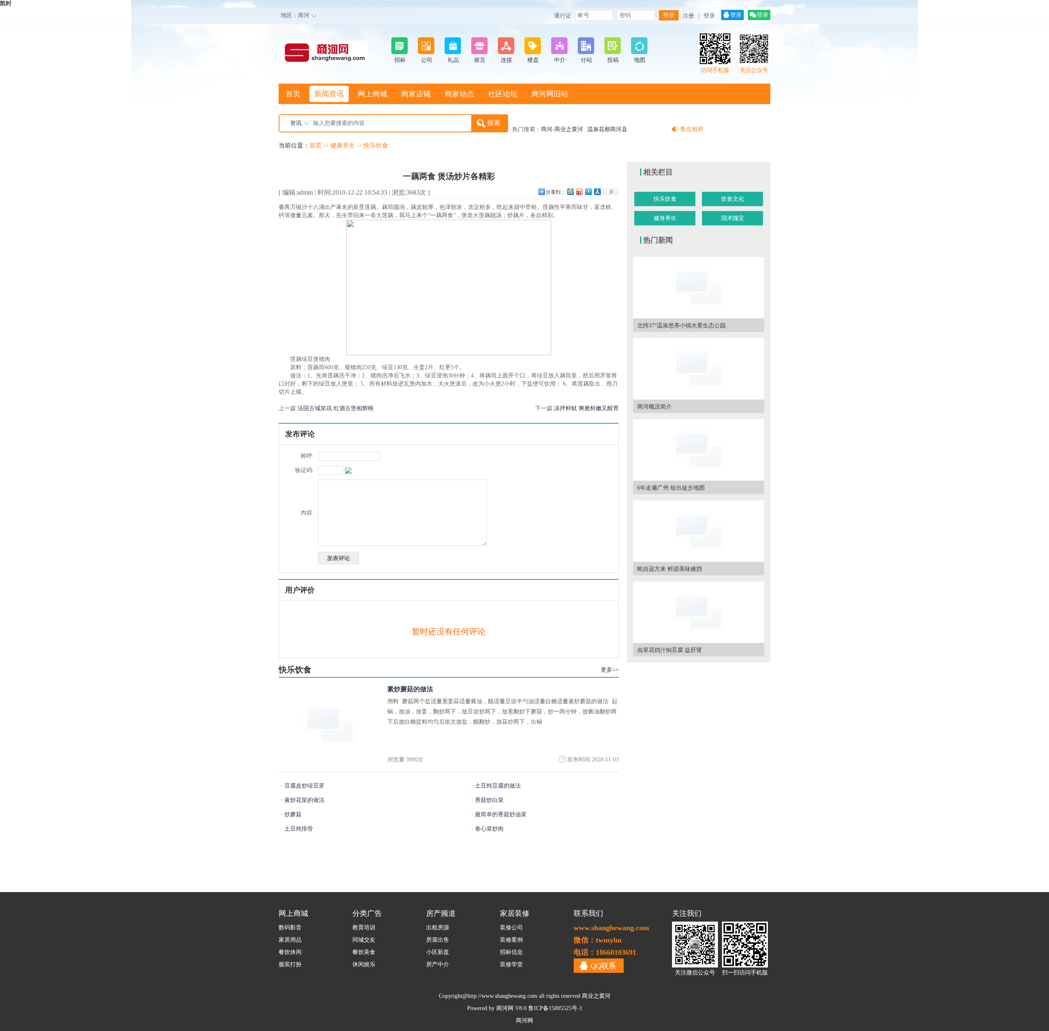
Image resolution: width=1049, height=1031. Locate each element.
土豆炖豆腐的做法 (495, 786)
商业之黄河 (596, 996)
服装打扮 (290, 964)
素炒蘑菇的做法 (410, 689)
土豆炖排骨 (296, 829)
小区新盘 (437, 952)
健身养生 (665, 218)
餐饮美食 (363, 952)
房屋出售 (437, 940)
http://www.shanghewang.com (502, 996)
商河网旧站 (549, 94)
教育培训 (363, 927)
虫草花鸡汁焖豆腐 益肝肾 (669, 650)
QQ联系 (603, 966)
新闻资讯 (329, 94)
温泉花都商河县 (607, 129)
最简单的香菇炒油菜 (498, 814)
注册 (688, 16)
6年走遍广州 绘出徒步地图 (671, 488)
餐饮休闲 (290, 952)
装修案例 (511, 940)
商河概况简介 (654, 407)
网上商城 (372, 94)
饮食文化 (732, 199)
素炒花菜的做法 (302, 800)
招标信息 (511, 952)
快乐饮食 (375, 145)
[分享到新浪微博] (579, 191)
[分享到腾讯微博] (588, 191)
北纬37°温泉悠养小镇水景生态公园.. (683, 325)
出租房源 (437, 927)
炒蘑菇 (290, 814)
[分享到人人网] (597, 191)
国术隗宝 (732, 218)
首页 (293, 94)
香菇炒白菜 (486, 800)
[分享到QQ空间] (569, 191)
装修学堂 (511, 964)
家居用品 (290, 940)
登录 (709, 16)
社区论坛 (503, 94)
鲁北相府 (691, 129)
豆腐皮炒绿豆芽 (302, 786)
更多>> (610, 670)
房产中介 (437, 964)
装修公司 (511, 927)
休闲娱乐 (363, 964)
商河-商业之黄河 (562, 129)
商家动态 (459, 94)
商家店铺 (416, 94)
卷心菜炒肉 (486, 829)
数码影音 (290, 927)
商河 (303, 15)
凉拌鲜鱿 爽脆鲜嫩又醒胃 (586, 408)
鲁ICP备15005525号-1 (555, 1008)
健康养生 (342, 145)
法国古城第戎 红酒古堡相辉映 (335, 408)
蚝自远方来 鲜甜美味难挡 (669, 569)
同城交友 (363, 940)
